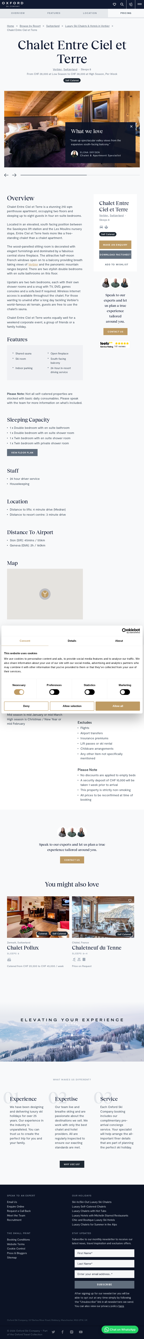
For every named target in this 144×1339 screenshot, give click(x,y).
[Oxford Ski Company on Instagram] (72, 1332)
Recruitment (14, 1219)
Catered (42, 933)
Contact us (115, 331)
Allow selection (72, 706)
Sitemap (12, 1257)
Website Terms (16, 1244)
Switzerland (70, 69)
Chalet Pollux (23, 947)
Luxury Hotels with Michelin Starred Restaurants (100, 1215)
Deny (26, 706)
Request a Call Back (19, 1210)
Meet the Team (16, 1215)
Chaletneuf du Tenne (96, 947)
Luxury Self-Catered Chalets (89, 1206)
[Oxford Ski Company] (11, 4)
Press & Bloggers (17, 1253)
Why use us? (72, 1164)
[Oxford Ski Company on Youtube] (81, 1332)
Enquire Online (15, 1206)
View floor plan (22, 452)
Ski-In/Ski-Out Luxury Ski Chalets (92, 1201)
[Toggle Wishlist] (114, 4)
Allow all (118, 706)
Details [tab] (72, 640)
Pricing (125, 13)
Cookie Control (16, 1248)
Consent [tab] (25, 640)
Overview (18, 13)
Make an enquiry (115, 244)
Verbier (57, 69)
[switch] (54, 692)
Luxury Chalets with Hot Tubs (89, 1210)
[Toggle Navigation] (139, 4)
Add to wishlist (117, 264)
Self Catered (72, 80)
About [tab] (119, 640)
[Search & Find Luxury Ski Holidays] (122, 4)
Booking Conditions (18, 1239)
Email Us (12, 1201)
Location (90, 13)
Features (53, 13)
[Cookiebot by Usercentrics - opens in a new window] (124, 630)
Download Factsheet (115, 254)
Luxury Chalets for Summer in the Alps (94, 1224)
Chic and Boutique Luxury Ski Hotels (93, 1219)
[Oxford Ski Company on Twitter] (53, 1332)
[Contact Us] (130, 4)
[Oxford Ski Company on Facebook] (62, 1332)
